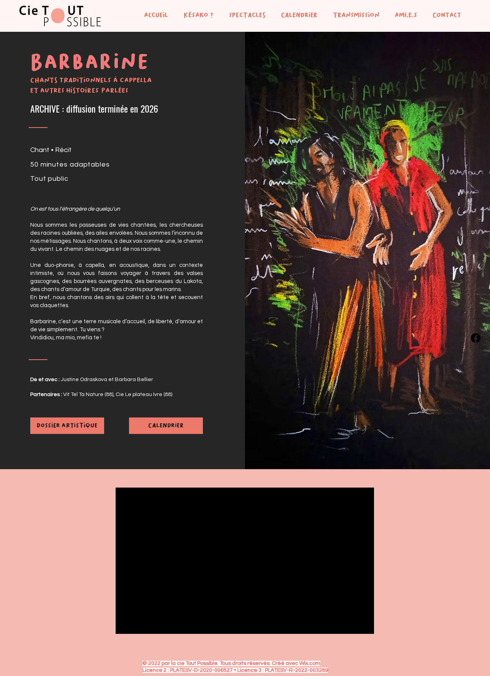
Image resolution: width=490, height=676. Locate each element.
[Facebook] (475, 338)
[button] (196, 15)
